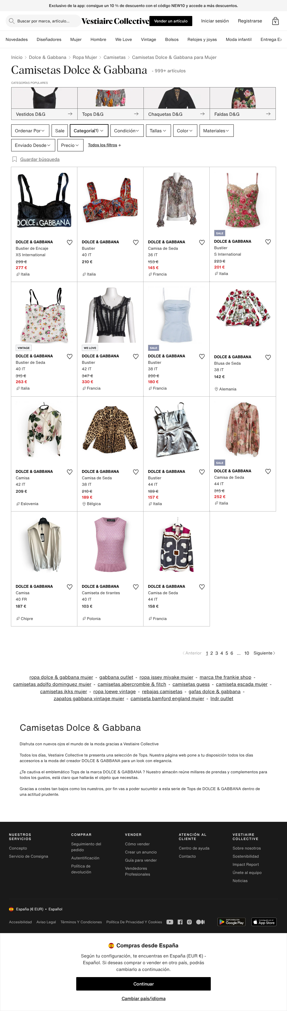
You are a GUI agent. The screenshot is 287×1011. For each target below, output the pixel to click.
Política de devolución (81, 869)
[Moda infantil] (256, 39)
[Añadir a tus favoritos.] (69, 242)
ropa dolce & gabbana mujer (61, 677)
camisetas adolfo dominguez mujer (52, 684)
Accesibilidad (20, 922)
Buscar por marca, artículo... (43, 21)
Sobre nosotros (247, 848)
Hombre (98, 39)
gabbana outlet (116, 677)
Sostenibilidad (246, 856)
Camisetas (114, 57)
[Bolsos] (183, 39)
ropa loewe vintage (114, 691)
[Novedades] (32, 39)
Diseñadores (49, 39)
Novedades (17, 39)
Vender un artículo (171, 21)
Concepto (18, 848)
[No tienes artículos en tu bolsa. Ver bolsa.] (275, 21)
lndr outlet (221, 698)
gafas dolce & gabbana (214, 691)
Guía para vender (141, 860)
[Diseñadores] (66, 39)
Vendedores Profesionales (137, 871)
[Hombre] (110, 39)
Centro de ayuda (194, 848)
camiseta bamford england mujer (167, 698)
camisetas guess (191, 684)
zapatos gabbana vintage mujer (89, 698)
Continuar (143, 983)
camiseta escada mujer (241, 684)
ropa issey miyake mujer (166, 677)
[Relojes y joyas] (221, 39)
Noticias (240, 881)
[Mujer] (86, 39)
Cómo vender (137, 844)
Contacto (187, 856)
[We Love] (136, 39)
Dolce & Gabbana (47, 57)
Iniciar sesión (215, 21)
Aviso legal (46, 922)
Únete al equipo (247, 873)
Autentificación (85, 858)
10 (246, 653)
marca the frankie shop (225, 677)
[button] (275, 21)
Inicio (16, 57)
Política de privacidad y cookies (134, 922)
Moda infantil (239, 39)
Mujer (76, 39)
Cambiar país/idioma (144, 998)
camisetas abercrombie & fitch (132, 684)
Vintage (148, 39)
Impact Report (246, 864)
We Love (123, 39)
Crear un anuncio (141, 852)
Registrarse (250, 21)
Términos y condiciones (81, 922)
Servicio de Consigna (28, 856)
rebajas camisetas (162, 691)
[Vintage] (160, 39)
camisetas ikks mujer (63, 691)
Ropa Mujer (85, 57)
